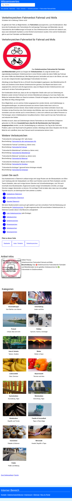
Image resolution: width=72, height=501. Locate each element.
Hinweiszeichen (12, 224)
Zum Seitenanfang (7, 475)
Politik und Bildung (13, 464)
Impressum (28, 495)
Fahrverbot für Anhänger (20, 170)
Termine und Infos (38, 375)
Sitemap (36, 495)
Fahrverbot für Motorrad (19, 158)
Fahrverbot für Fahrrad (19, 147)
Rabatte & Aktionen (14, 442)
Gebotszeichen (12, 217)
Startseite (12, 8)
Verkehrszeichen (33, 8)
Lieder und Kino (39, 308)
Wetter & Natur (39, 353)
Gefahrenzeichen (12, 221)
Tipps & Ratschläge (39, 420)
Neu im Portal (45, 495)
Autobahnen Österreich (14, 194)
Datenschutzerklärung (15, 495)
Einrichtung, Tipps (38, 397)
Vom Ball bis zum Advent (13, 308)
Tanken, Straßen (14, 353)
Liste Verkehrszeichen (14, 213)
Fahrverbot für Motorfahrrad (21, 153)
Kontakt (3, 495)
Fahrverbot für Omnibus (20, 164)
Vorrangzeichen (12, 232)
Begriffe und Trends (14, 420)
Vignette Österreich (13, 201)
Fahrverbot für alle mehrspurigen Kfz (24, 141)
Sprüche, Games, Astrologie (39, 330)
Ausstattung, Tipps (13, 397)
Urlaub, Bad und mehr (13, 330)
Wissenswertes (10, 1)
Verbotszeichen (12, 228)
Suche (16, 475)
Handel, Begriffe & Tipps (39, 442)
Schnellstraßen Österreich (15, 198)
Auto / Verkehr (21, 8)
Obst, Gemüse (13, 375)
